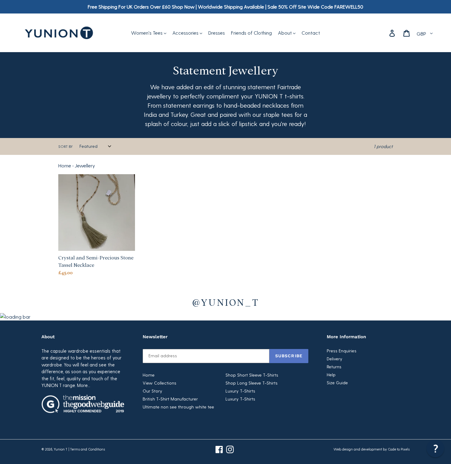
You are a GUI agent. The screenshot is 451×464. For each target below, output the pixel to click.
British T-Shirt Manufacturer (170, 398)
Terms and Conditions (87, 449)
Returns (334, 366)
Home (64, 165)
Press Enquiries (342, 350)
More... (83, 385)
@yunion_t (225, 302)
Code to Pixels (399, 449)
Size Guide (337, 382)
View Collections (159, 382)
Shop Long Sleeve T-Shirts (252, 382)
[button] (435, 448)
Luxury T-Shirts (240, 390)
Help (331, 374)
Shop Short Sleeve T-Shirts (252, 375)
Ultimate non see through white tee (178, 406)
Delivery (334, 358)
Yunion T (60, 449)
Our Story (152, 390)
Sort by (65, 146)
